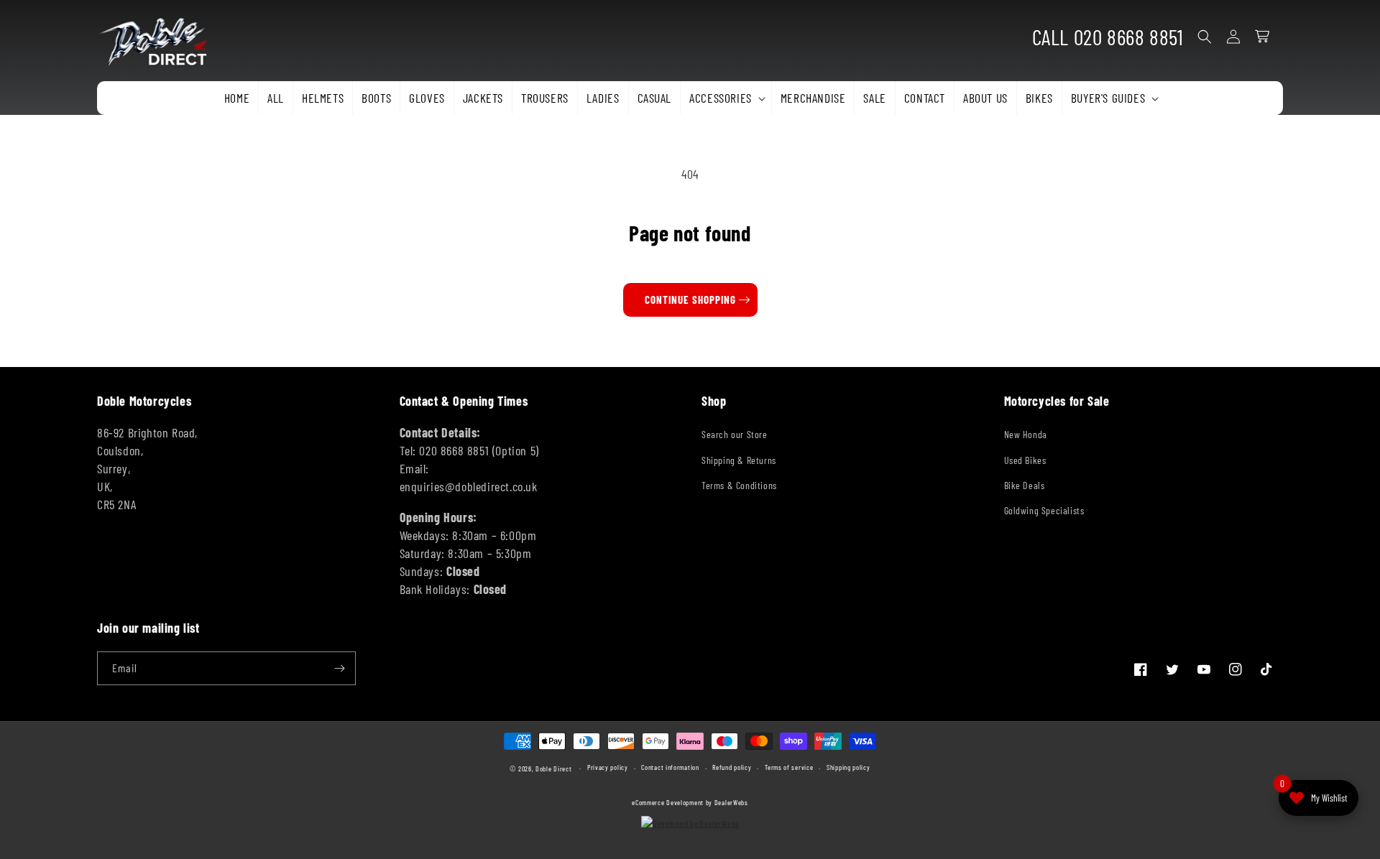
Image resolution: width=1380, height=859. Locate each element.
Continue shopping (690, 299)
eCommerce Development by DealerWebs (690, 802)
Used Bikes (1025, 460)
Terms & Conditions (739, 485)
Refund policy (731, 767)
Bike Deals (1024, 485)
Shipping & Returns (739, 460)
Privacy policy (607, 767)
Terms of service (789, 767)
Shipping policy (848, 767)
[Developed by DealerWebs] (690, 823)
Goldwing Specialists (1044, 510)
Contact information (670, 767)
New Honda (1025, 434)
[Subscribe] (339, 668)
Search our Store (735, 434)
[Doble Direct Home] (158, 37)
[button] (726, 98)
